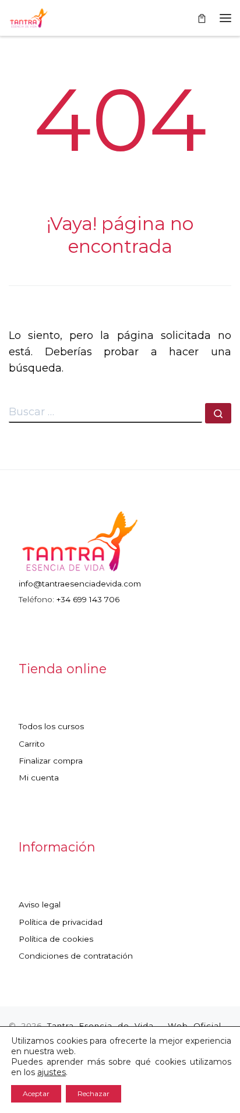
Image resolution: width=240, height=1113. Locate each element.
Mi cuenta (39, 777)
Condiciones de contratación (76, 955)
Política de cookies (56, 939)
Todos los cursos (51, 726)
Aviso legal (40, 904)
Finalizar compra (51, 760)
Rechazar (93, 1093)
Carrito (32, 743)
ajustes (51, 1072)
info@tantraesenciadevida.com (80, 583)
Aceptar (36, 1093)
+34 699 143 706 (88, 599)
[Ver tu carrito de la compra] (202, 18)
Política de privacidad (61, 922)
